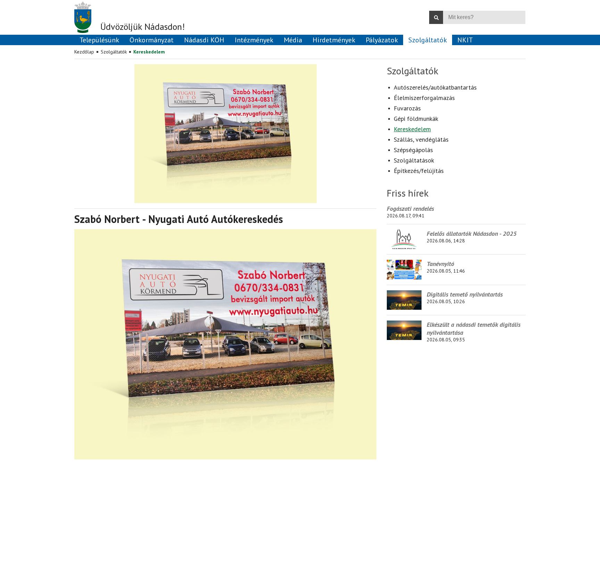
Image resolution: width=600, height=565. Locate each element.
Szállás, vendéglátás (421, 139)
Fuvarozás (407, 108)
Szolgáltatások (414, 160)
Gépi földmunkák (416, 119)
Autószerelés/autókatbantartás (435, 87)
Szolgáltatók (114, 52)
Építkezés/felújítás (419, 171)
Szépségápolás (413, 150)
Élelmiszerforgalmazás (424, 98)
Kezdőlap (84, 52)
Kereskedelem (149, 52)
